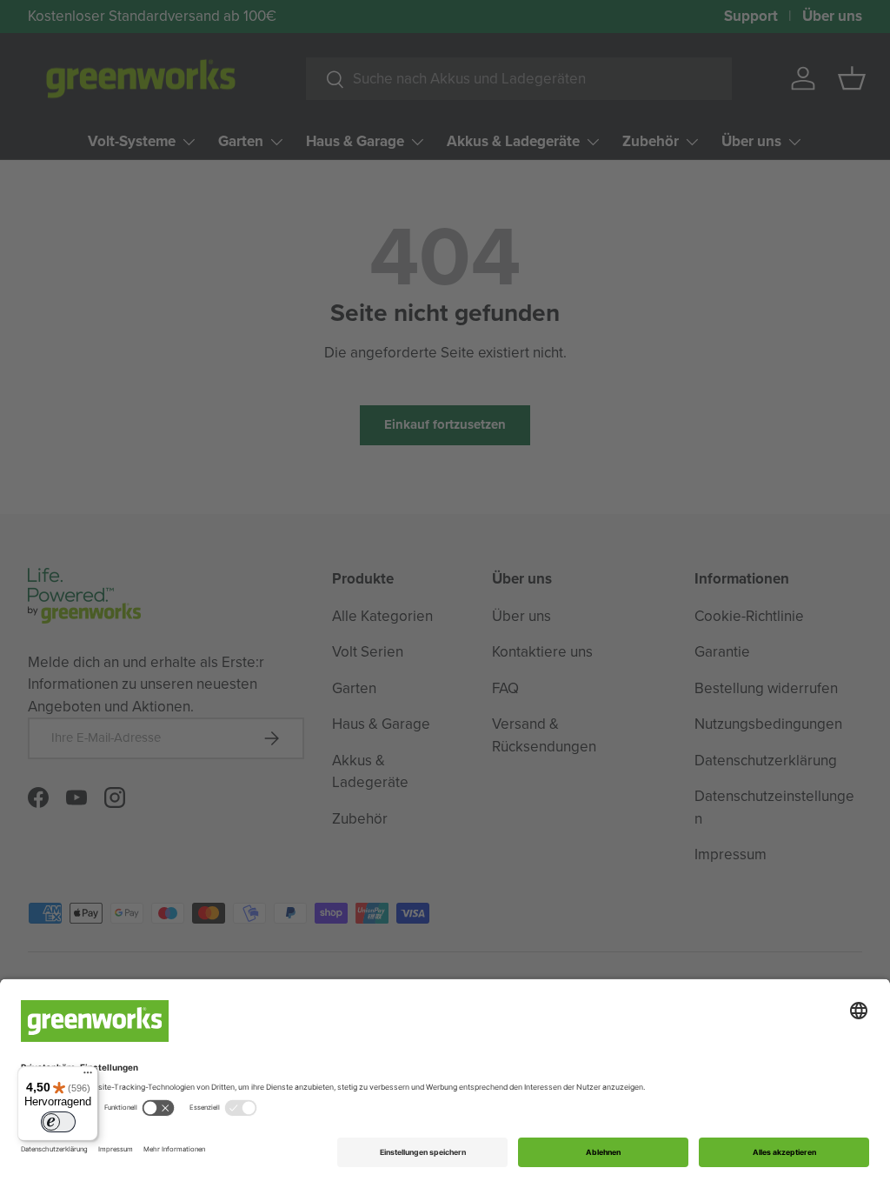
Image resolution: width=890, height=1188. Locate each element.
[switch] (58, 1121)
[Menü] (87, 1076)
